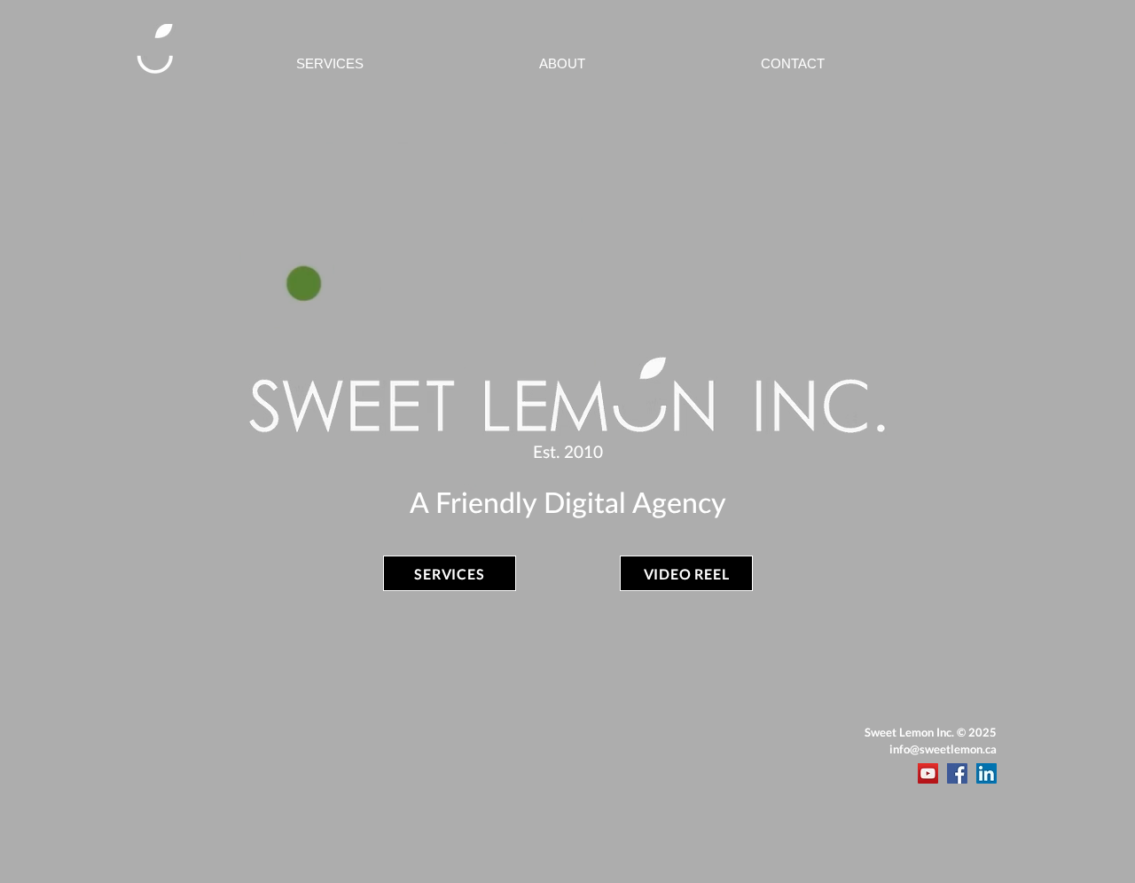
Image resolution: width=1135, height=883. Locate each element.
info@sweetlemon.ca (943, 749)
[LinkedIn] (986, 773)
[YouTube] (928, 773)
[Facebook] (957, 773)
